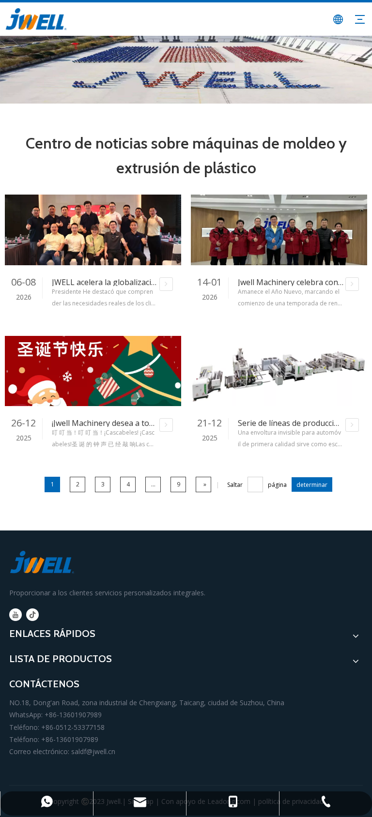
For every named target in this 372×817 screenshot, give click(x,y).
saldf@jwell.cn (93, 751)
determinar (311, 485)
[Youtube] (15, 614)
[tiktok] (32, 614)
